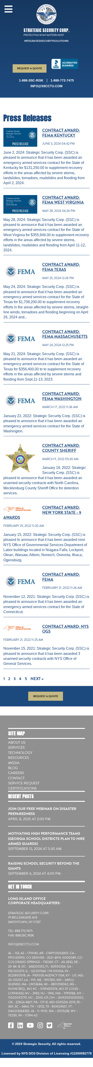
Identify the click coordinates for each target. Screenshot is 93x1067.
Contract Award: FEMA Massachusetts (65, 334)
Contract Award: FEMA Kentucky (61, 133)
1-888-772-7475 (62, 80)
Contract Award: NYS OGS (65, 629)
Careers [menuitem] (16, 772)
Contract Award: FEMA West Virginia (63, 200)
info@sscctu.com (46, 86)
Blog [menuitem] (13, 767)
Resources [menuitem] (18, 757)
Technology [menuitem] (20, 752)
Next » (36, 678)
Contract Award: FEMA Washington (61, 396)
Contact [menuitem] (16, 778)
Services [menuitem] (16, 747)
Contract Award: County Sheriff (61, 448)
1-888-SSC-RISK (31, 80)
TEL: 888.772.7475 (20, 931)
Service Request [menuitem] (24, 783)
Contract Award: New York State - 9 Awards (42, 512)
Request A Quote (29, 68)
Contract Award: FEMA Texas (61, 267)
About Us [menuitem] (17, 742)
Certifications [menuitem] (22, 788)
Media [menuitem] (14, 762)
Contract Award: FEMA (61, 577)
